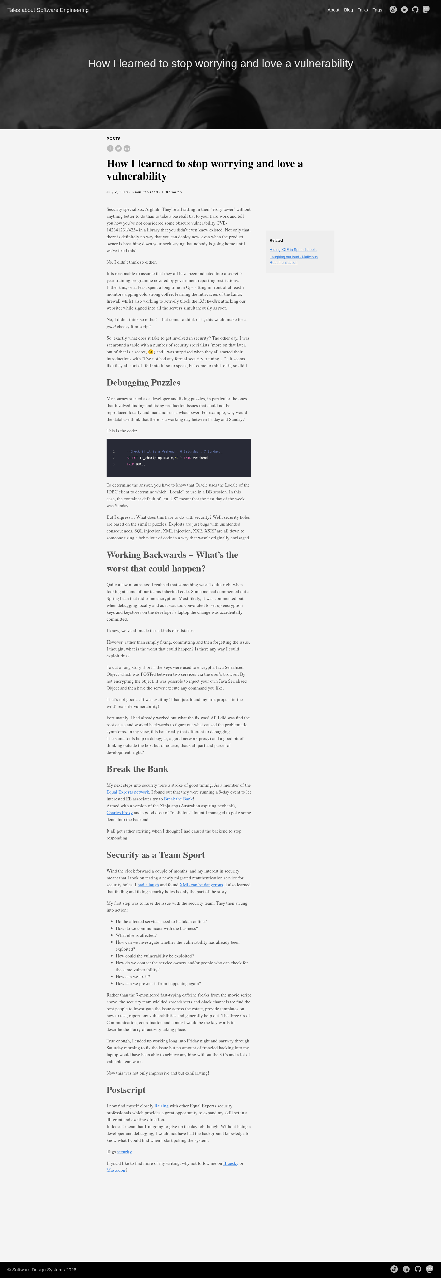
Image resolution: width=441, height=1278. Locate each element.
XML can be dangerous (201, 884)
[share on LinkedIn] (126, 151)
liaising (162, 1106)
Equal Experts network (128, 792)
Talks (363, 9)
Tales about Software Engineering (48, 10)
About (333, 9)
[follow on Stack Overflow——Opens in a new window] (395, 10)
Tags (377, 9)
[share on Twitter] (119, 151)
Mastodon (116, 1170)
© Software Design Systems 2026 (41, 1269)
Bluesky (230, 1163)
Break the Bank (178, 799)
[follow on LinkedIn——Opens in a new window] (406, 10)
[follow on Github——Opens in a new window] (417, 10)
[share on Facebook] (111, 151)
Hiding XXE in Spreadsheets (293, 250)
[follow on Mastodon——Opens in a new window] (428, 10)
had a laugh (148, 884)
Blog (348, 9)
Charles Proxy (120, 812)
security (124, 1152)
